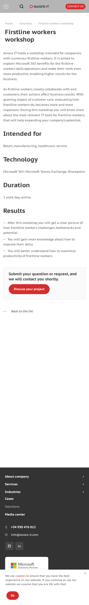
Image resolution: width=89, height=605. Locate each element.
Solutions (12, 506)
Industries (12, 492)
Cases (9, 499)
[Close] (85, 573)
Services (11, 484)
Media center (15, 514)
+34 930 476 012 (23, 527)
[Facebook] (9, 546)
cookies (21, 576)
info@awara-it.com (24, 535)
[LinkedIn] (19, 546)
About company (17, 476)
